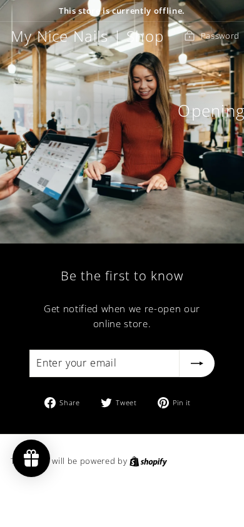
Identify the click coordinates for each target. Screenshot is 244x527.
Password (220, 35)
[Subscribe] (197, 363)
